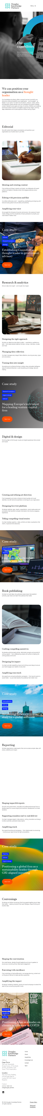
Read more (7, 265)
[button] (33, 5)
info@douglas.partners (8, 1087)
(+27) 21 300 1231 (7, 1086)
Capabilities (28, 1057)
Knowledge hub (29, 1060)
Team (26, 1066)
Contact (27, 1063)
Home (26, 1051)
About (26, 1054)
